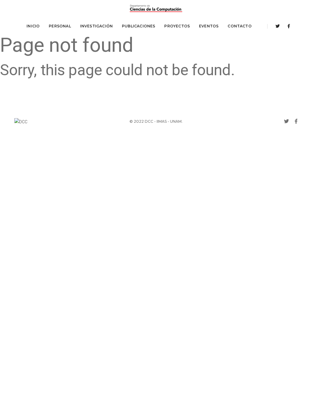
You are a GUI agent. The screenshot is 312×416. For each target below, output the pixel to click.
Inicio (33, 26)
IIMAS (162, 121)
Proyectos (177, 26)
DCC (149, 121)
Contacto (239, 26)
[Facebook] (287, 26)
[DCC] (156, 8)
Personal (60, 26)
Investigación (96, 26)
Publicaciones (138, 26)
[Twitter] (277, 26)
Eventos (208, 26)
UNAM (176, 121)
